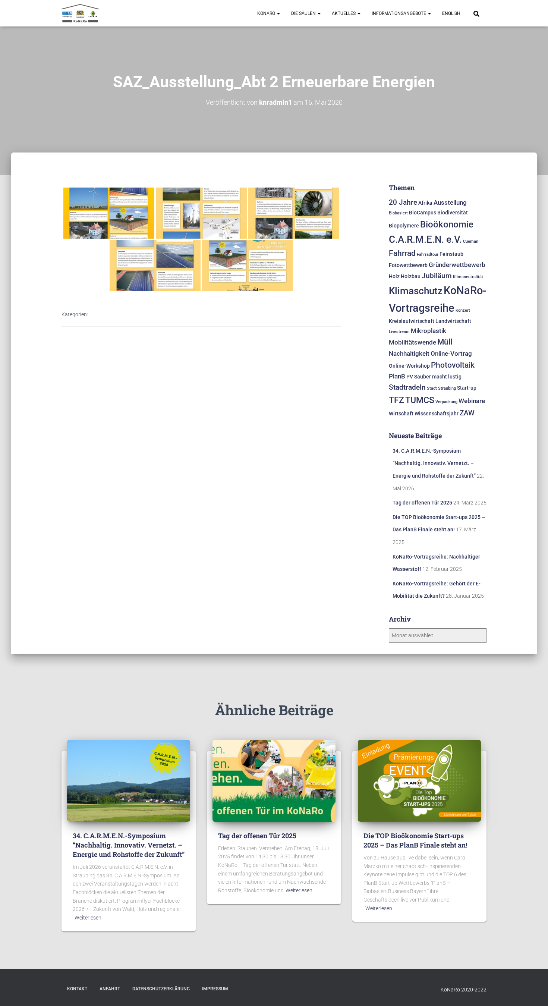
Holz (394, 276)
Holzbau (411, 276)
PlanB (397, 376)
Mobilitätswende (412, 342)
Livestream (399, 331)
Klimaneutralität (468, 276)
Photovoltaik (453, 365)
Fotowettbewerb (408, 265)
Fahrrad (402, 253)
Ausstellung (450, 202)
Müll (444, 341)
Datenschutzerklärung (161, 988)
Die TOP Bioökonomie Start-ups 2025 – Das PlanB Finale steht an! (415, 840)
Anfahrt (110, 988)
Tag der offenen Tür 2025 (422, 503)
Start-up (466, 388)
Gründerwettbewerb (457, 264)
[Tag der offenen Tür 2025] (274, 780)
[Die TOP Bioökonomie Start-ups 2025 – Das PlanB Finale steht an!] (419, 780)
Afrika (425, 203)
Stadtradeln (407, 387)
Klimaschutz (416, 290)
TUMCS (419, 400)
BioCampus (422, 213)
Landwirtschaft (453, 321)
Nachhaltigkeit (409, 353)
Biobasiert (398, 213)
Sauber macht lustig (438, 377)
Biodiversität (452, 213)
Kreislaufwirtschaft (411, 321)
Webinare (472, 401)
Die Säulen (304, 13)
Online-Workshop (409, 366)
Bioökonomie (446, 224)
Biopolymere (404, 226)
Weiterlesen (88, 918)
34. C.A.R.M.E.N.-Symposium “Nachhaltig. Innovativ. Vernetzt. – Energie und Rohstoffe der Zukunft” (434, 463)
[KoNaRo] (80, 13)
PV (409, 377)
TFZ (396, 400)
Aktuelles (344, 13)
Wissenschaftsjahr (437, 414)
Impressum (215, 988)
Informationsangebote (399, 13)
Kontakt (77, 988)
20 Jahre (403, 202)
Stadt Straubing (441, 388)
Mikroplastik (428, 330)
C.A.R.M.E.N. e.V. (425, 239)
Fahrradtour (427, 254)
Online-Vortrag (451, 353)
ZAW (467, 413)
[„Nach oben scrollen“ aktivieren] (533, 991)
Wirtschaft (401, 414)
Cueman (470, 241)
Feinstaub (451, 254)
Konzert (463, 310)
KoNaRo (266, 13)
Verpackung (446, 401)
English (451, 13)
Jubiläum (437, 275)
